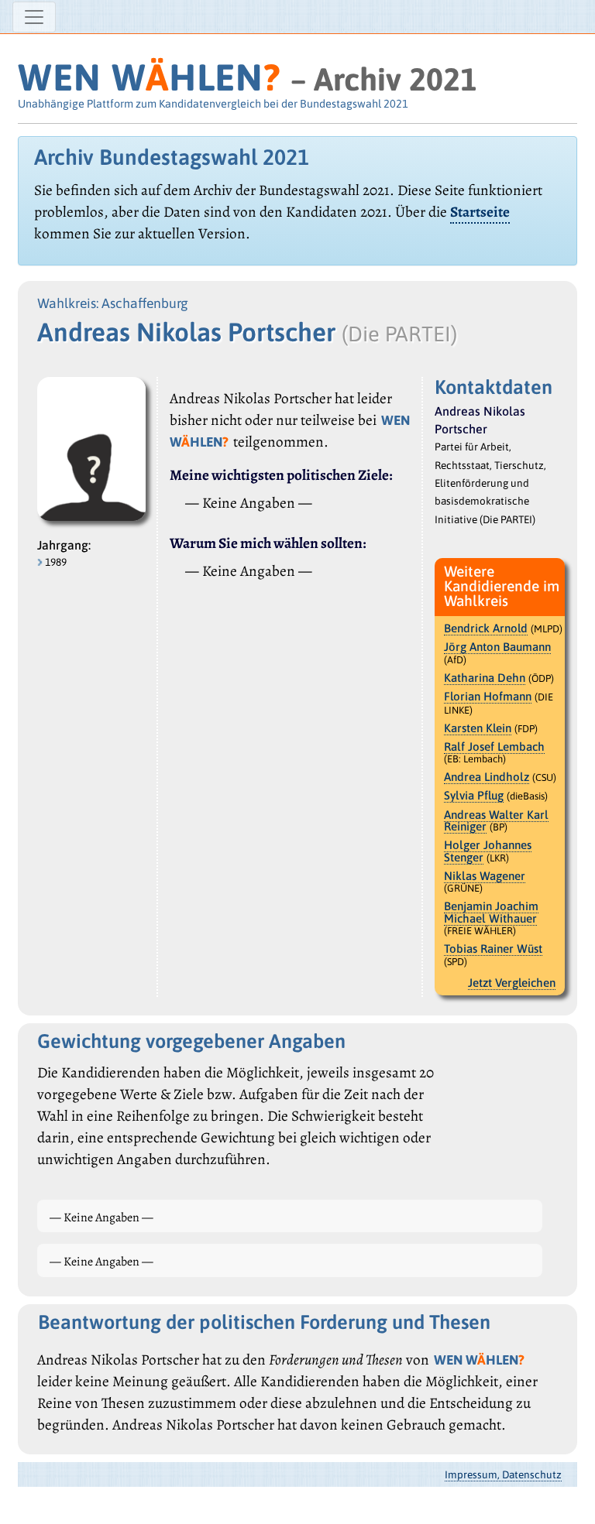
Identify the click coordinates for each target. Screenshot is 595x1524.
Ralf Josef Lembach (494, 746)
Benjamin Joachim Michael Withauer (491, 912)
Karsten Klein (477, 728)
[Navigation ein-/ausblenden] (34, 17)
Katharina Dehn (484, 677)
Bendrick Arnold (486, 628)
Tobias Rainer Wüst (493, 948)
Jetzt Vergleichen (511, 982)
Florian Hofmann (487, 696)
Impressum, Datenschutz (503, 1474)
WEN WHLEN (149, 77)
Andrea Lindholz (486, 776)
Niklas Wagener (484, 875)
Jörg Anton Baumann (497, 646)
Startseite (480, 211)
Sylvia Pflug (474, 795)
